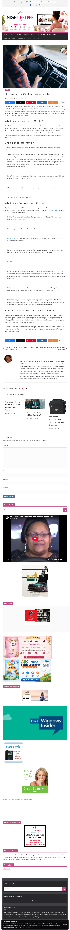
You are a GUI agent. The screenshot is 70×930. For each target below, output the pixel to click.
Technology (21, 38)
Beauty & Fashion (29, 34)
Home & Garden (40, 34)
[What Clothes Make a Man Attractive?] (35, 400)
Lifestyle (12, 34)
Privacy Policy (7, 869)
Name (5, 471)
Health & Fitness (51, 34)
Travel (29, 38)
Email (5, 479)
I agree (65, 924)
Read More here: (26, 927)
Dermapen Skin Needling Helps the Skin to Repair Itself (50, 348)
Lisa (16, 98)
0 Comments (22, 98)
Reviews (19, 34)
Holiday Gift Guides (9, 38)
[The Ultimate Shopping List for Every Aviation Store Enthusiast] (57, 400)
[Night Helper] (35, 12)
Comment (7, 445)
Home (5, 34)
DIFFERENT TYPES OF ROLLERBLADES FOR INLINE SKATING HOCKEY (19, 348)
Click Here (35, 901)
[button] (42, 38)
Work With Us (37, 38)
